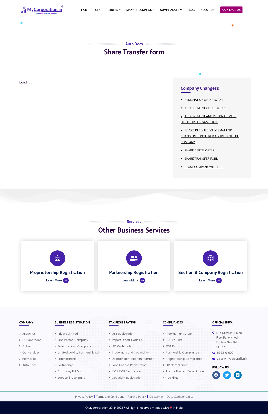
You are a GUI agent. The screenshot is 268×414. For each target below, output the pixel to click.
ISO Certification (123, 346)
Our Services (31, 352)
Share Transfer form (201, 158)
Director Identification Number (133, 359)
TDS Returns (174, 340)
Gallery (27, 346)
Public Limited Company (74, 346)
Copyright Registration (127, 378)
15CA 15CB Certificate (126, 371)
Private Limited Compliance (185, 371)
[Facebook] (216, 375)
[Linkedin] (238, 375)
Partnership (65, 365)
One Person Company (73, 340)
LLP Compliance (177, 365)
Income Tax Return (179, 334)
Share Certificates (199, 150)
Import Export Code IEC (127, 340)
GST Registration (123, 334)
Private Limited (68, 334)
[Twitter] (227, 375)
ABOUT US (29, 334)
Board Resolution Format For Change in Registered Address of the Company (210, 136)
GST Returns (174, 346)
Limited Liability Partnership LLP (78, 352)
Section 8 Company (71, 378)
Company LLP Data (71, 371)
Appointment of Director (204, 108)
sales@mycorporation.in (232, 358)
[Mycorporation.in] (41, 9)
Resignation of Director (203, 99)
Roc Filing (172, 378)
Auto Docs (29, 365)
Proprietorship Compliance (184, 359)
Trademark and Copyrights (130, 352)
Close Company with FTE (203, 167)
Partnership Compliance (182, 352)
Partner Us (29, 359)
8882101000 (225, 352)
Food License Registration (129, 365)
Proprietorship (67, 359)
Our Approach (32, 340)
